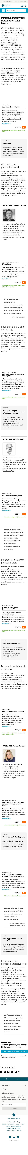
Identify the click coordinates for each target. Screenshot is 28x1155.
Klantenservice (6, 1085)
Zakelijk (4, 1089)
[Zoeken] (25, 10)
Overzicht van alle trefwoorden (9, 1056)
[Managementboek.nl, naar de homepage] (6, 6)
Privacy (22, 1124)
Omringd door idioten (19, 317)
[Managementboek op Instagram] (18, 1137)
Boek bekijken (5, 123)
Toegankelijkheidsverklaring (13, 1128)
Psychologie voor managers (13, 1015)
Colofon (17, 1124)
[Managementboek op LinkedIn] (10, 1137)
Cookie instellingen (16, 1126)
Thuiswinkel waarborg (14, 1122)
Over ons (19, 1130)
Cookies (8, 1126)
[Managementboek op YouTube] (14, 1137)
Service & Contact (11, 1130)
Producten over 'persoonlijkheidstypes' (14, 1051)
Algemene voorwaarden (8, 1124)
